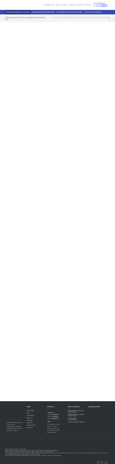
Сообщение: (39, 108)
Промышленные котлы (14, 96)
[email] (105, 462)
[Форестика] (15, 5)
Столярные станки (13, 38)
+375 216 (52, 414)
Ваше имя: (38, 77)
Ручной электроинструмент (76, 422)
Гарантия (30, 422)
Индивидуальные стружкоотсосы (17, 101)
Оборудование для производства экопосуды (17, 106)
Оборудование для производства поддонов (17, 55)
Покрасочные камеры (14, 93)
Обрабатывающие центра (15, 49)
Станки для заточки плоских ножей (19, 70)
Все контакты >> (52, 432)
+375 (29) (101, 6)
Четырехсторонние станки (15, 52)
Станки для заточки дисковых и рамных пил (18, 61)
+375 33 (52, 418)
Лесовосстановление (14, 103)
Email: (36, 85)
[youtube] (102, 462)
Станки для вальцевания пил (17, 75)
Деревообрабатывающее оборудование (14, 27)
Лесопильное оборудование (16, 31)
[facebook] (98, 462)
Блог (28, 413)
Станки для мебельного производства (19, 41)
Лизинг (29, 418)
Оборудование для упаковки (16, 91)
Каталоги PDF (31, 425)
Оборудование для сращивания (17, 43)
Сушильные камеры (13, 36)
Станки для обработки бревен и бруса (19, 33)
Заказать (45, 67)
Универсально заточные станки (18, 73)
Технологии (30, 415)
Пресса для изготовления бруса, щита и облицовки (18, 46)
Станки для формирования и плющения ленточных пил (17, 78)
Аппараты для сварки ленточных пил (18, 82)
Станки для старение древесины (17, 98)
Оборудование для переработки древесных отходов (17, 87)
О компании (30, 410)
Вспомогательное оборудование (17, 109)
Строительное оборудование (72, 418)
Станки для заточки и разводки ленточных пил (18, 65)
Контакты (30, 427)
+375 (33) (101, 4)
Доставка (30, 420)
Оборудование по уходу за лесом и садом (76, 414)
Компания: (37, 92)
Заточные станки (13, 58)
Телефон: (37, 100)
